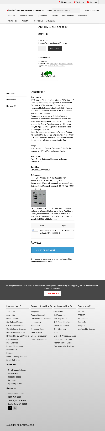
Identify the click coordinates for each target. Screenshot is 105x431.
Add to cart (54, 49)
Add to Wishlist (44, 57)
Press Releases (14, 376)
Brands (55, 15)
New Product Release (17, 370)
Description (10, 93)
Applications (42, 15)
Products (11, 15)
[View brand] (56, 74)
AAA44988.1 (44, 169)
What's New (12, 20)
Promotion (82, 15)
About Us (25, 20)
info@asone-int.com (16, 393)
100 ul (45, 40)
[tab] (16, 93)
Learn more (53, 293)
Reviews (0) (11, 106)
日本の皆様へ (51, 20)
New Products (68, 15)
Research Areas (26, 15)
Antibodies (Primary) (58, 43)
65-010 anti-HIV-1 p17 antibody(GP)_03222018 (50, 231)
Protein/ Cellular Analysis (56, 66)
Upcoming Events (15, 383)
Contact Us (38, 20)
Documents (11, 99)
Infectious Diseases (65, 63)
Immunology (54, 63)
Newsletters (13, 373)
